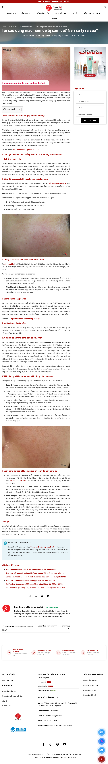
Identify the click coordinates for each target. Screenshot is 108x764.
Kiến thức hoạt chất (26, 27)
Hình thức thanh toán (90, 685)
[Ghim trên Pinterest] (42, 596)
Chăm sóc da (60, 13)
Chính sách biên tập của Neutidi (43, 547)
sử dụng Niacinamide (57, 183)
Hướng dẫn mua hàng (90, 680)
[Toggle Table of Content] (18, 109)
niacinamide (9, 264)
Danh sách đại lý (8, 680)
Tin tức (74, 13)
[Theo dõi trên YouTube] (64, 744)
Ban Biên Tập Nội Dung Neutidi (28, 607)
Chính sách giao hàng (90, 690)
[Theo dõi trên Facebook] (43, 744)
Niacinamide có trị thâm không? (25, 150)
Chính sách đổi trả (89, 695)
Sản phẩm (25, 13)
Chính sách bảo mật (9, 691)
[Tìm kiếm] (2, 7)
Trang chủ (11, 13)
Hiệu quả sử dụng (92, 13)
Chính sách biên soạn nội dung (12, 696)
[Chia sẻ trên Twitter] (29, 596)
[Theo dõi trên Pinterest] (57, 744)
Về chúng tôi (43, 13)
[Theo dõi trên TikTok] (50, 744)
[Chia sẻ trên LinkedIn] (48, 596)
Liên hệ (55, 19)
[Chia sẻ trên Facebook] (23, 596)
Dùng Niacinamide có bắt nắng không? (24, 319)
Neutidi (4, 27)
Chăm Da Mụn (13, 27)
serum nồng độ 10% (18, 481)
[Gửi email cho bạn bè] (36, 596)
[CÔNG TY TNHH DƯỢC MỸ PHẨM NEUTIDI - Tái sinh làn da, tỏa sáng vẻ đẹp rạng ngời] (54, 7)
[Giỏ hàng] (105, 7)
